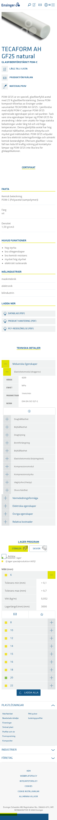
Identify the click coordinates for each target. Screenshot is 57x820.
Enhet (9, 388)
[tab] (28, 364)
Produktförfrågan (21, 77)
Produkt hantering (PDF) (22, 321)
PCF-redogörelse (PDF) (21, 329)
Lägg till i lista (19, 69)
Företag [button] (7, 758)
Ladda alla (31, 692)
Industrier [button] (9, 749)
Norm (9, 404)
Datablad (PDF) (16, 313)
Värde (9, 380)
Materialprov (18, 86)
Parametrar (12, 396)
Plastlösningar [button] (13, 705)
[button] (53, 5)
